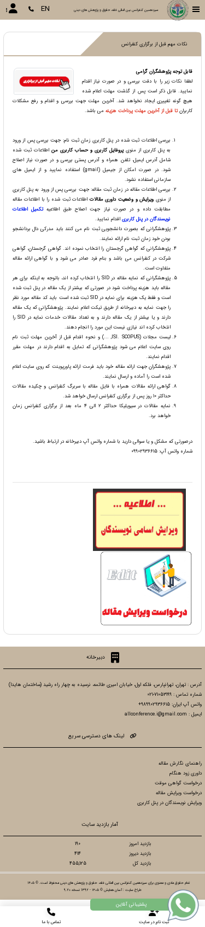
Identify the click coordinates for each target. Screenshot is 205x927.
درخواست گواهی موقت (178, 783)
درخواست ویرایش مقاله (179, 793)
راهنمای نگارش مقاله (180, 763)
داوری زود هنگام (185, 773)
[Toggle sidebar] (196, 9)
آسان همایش (113, 890)
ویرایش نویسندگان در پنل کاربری (169, 803)
